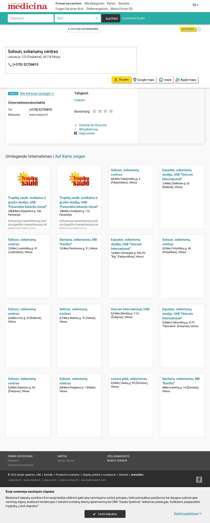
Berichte (124, 3)
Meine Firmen (122, 8)
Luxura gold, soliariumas (129, 379)
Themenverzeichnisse (20, 465)
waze (167, 79)
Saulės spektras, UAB (29, 474)
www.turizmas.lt (68, 480)
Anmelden (137, 474)
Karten (111, 3)
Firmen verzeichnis (69, 3)
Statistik (123, 474)
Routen (70, 460)
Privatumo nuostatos (68, 474)
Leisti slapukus (107, 514)
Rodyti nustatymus (186, 513)
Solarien (79, 100)
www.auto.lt (49, 480)
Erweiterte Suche (133, 18)
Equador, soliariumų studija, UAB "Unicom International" (177, 174)
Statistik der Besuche (93, 125)
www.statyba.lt (32, 480)
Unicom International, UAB (130, 309)
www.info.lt (14, 480)
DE (195, 5)
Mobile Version (117, 460)
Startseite (13, 460)
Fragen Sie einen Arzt (69, 8)
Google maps (145, 79)
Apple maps (188, 79)
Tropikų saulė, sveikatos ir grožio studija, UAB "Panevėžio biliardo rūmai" (27, 202)
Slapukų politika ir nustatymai (99, 474)
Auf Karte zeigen (70, 156)
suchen (112, 18)
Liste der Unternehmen (84, 29)
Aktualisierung (88, 129)
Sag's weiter (87, 133)
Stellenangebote (97, 8)
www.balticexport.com (93, 480)
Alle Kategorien (94, 3)
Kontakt (48, 474)
